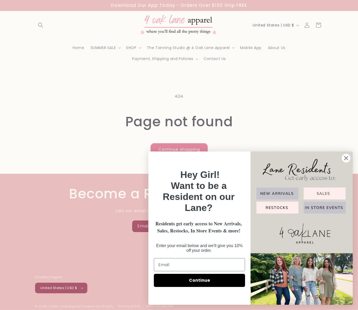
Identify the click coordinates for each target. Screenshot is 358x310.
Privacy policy (129, 306)
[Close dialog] (346, 158)
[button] (40, 25)
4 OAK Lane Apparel (65, 306)
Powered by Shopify (97, 306)
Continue (199, 280)
